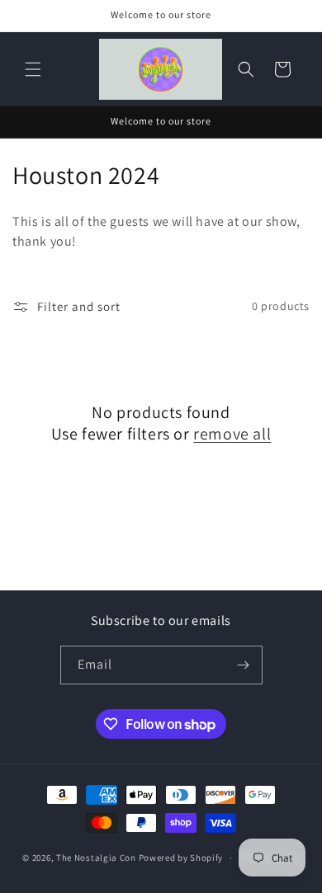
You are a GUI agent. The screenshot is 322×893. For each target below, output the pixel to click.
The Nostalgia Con (96, 857)
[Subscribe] (243, 665)
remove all (232, 433)
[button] (33, 69)
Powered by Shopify (181, 857)
